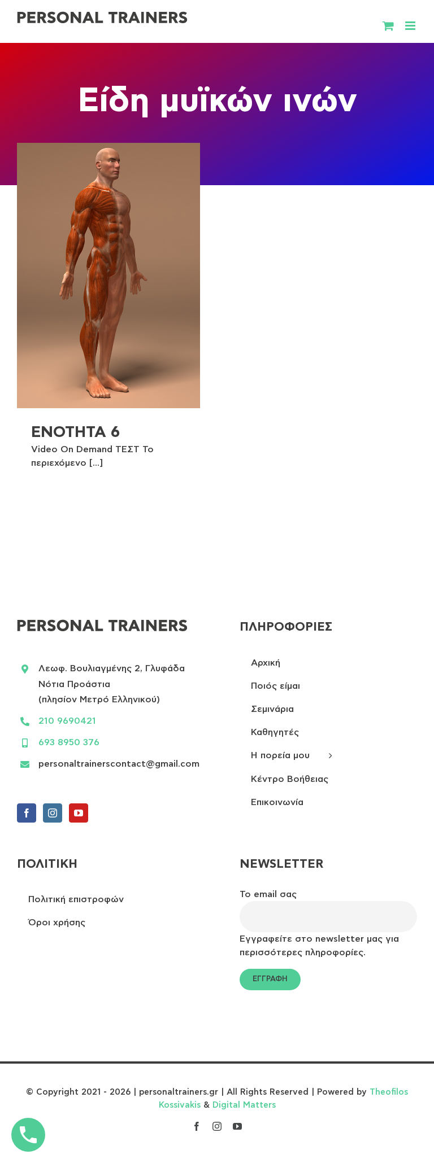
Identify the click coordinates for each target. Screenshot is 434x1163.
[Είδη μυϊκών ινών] (108, 275)
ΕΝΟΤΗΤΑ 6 (75, 432)
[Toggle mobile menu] (411, 26)
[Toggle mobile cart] (388, 26)
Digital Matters (244, 1105)
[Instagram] (52, 813)
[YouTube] (78, 813)
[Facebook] (26, 813)
